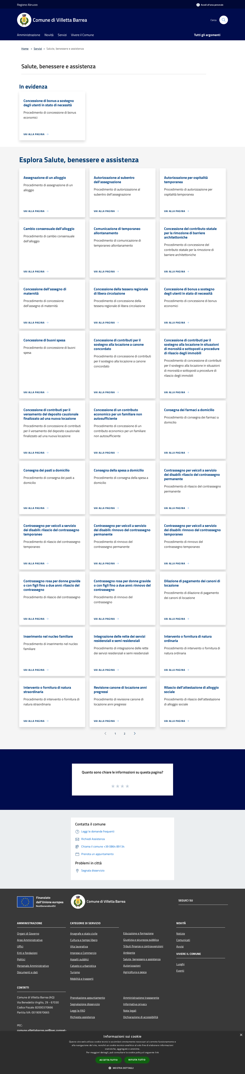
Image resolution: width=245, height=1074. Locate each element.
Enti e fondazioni (27, 953)
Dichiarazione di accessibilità (140, 1017)
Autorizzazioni (132, 965)
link (157, 1052)
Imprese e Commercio (83, 953)
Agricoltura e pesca (135, 972)
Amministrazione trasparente (141, 998)
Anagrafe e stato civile (83, 933)
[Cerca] (223, 20)
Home (25, 48)
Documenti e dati (27, 972)
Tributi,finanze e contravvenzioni (143, 946)
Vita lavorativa (79, 946)
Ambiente (129, 953)
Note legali (129, 1010)
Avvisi (180, 946)
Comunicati (183, 940)
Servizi (38, 48)
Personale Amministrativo (33, 966)
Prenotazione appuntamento (87, 998)
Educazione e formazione (138, 933)
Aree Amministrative (30, 940)
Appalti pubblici (79, 959)
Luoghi (180, 964)
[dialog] (122, 1052)
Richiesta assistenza (82, 1017)
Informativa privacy (135, 1004)
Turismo (75, 972)
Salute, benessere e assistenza (142, 959)
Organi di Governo (28, 933)
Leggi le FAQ (77, 1010)
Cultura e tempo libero (83, 940)
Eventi (180, 970)
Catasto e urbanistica (83, 966)
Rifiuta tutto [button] (136, 1059)
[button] (122, 1068)
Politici (21, 959)
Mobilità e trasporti (81, 979)
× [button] (241, 1035)
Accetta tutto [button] (109, 1059)
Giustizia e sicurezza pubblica (141, 940)
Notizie (180, 933)
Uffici (20, 946)
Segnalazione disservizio (85, 1004)
